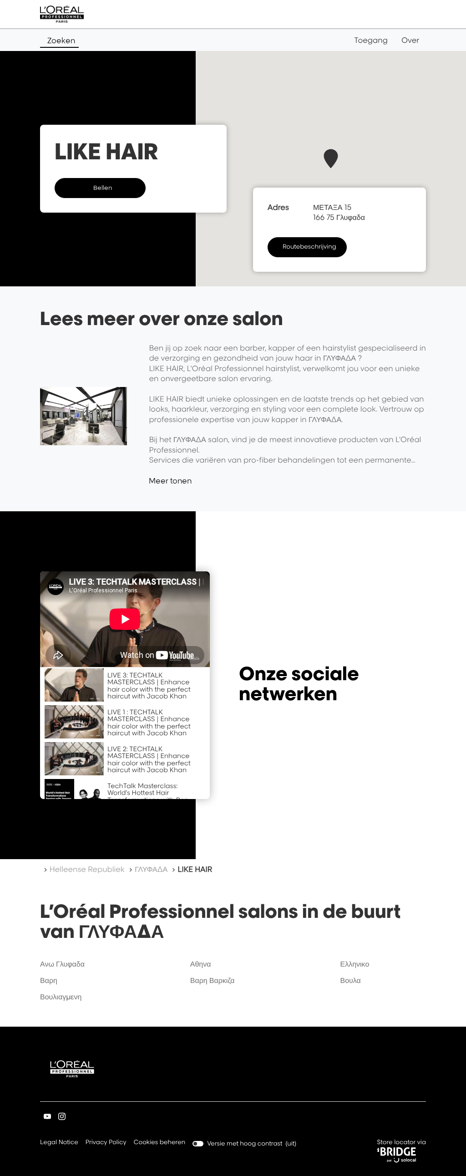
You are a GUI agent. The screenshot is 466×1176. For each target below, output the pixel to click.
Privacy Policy (106, 1143)
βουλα (350, 980)
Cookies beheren (160, 1142)
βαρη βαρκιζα (212, 980)
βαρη (48, 980)
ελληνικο (354, 963)
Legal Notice (59, 1143)
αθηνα (200, 963)
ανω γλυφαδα (62, 963)
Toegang (371, 40)
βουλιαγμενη (60, 996)
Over (410, 40)
